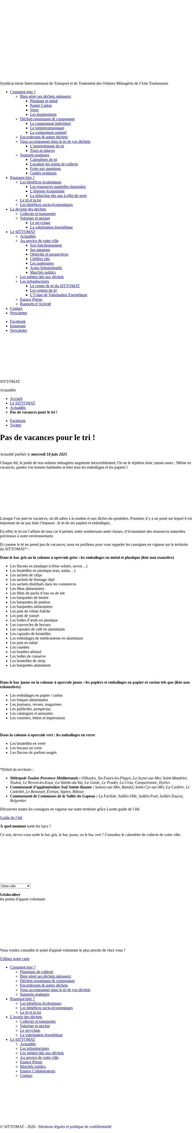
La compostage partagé (48, 132)
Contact (16, 308)
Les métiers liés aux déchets (42, 277)
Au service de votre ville (39, 241)
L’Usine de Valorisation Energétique (58, 295)
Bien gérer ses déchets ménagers (45, 96)
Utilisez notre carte (15, 959)
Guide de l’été (11, 817)
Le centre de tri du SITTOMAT (55, 286)
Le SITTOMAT (22, 232)
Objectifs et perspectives (49, 254)
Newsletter (18, 313)
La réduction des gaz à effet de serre (58, 195)
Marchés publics (43, 272)
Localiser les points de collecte (54, 164)
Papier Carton (41, 105)
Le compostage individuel (50, 123)
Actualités (28, 236)
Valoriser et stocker (35, 218)
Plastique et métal (44, 101)
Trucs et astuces (42, 150)
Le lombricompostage (47, 128)
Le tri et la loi (30, 200)
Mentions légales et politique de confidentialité (75, 1126)
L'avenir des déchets (26, 1017)
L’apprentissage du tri (47, 146)
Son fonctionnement (46, 245)
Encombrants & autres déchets (44, 137)
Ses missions (40, 250)
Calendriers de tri (43, 159)
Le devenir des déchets (28, 209)
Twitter (15, 425)
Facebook (18, 321)
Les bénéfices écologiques (40, 182)
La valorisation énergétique (51, 227)
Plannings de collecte (36, 972)
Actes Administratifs (46, 268)
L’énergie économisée (47, 191)
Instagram (18, 326)
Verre (34, 110)
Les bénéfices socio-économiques (46, 204)
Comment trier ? (23, 92)
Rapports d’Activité (35, 304)
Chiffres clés (40, 259)
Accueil (16, 398)
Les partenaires (42, 263)
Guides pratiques (43, 173)
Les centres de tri (43, 290)
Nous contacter (154, 4)
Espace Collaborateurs (37, 1071)
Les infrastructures (34, 281)
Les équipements (43, 114)
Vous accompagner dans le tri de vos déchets (55, 141)
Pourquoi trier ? (22, 177)
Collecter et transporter (38, 214)
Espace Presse (31, 299)
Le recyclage (40, 223)
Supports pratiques (34, 155)
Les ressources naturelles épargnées (58, 186)
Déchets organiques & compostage (47, 119)
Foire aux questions (45, 168)
